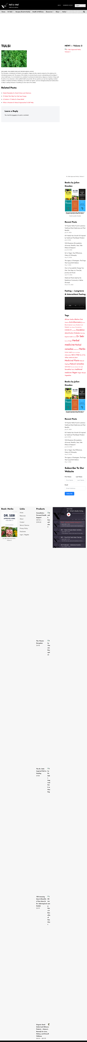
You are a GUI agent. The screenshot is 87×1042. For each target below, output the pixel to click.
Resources (22, 516)
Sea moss (73, 367)
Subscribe (69, 494)
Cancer (67, 327)
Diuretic (74, 336)
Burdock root (79, 325)
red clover (68, 367)
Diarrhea (82, 333)
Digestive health (69, 336)
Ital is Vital (75, 355)
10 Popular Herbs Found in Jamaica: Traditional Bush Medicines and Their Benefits (75, 228)
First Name (68, 477)
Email (66, 485)
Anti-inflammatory (75, 322)
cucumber (74, 330)
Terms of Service (24, 525)
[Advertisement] (43, 26)
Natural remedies (77, 363)
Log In (59, 5)
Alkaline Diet (78, 319)
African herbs (69, 319)
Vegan (74, 372)
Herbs (82, 349)
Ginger (70, 341)
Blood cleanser (68, 325)
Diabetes (77, 333)
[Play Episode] (69, 514)
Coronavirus (78, 327)
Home (3, 12)
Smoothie (68, 369)
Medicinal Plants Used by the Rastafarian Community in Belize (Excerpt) (74, 280)
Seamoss (76, 367)
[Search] (84, 12)
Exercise (66, 341)
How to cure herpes (76, 352)
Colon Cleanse (72, 327)
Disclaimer (23, 531)
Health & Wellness (38, 12)
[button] (59, 11)
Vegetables (68, 375)
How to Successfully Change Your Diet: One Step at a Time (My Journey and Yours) (74, 270)
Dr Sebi (80, 336)
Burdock (74, 325)
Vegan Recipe (82, 373)
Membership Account (68, 5)
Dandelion (80, 330)
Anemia (67, 322)
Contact (22, 522)
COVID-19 (68, 330)
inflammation (68, 355)
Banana (83, 322)
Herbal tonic (76, 349)
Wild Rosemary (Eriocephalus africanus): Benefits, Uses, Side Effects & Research (73, 245)
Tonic (73, 369)
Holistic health (68, 352)
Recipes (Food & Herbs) (23, 12)
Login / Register (24, 535)
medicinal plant (73, 357)
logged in (15, 115)
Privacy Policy (24, 528)
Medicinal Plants (72, 360)
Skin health (81, 367)
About (21, 519)
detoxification (69, 333)
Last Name (79, 477)
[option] (69, 524)
